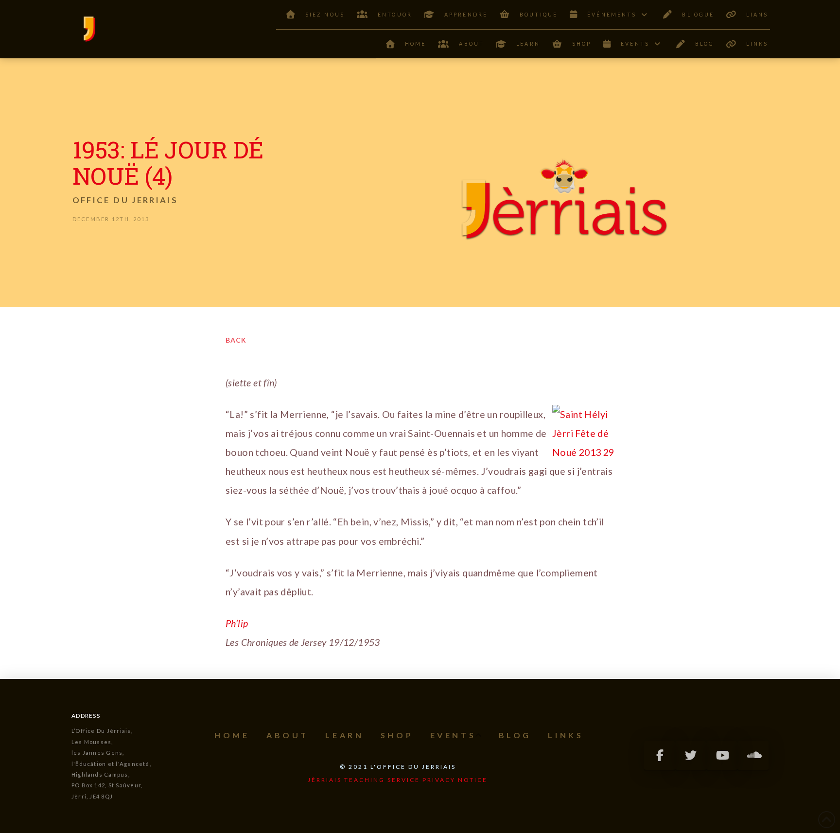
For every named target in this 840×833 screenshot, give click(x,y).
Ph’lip (237, 623)
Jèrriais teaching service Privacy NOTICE (398, 779)
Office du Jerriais (125, 200)
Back (236, 340)
